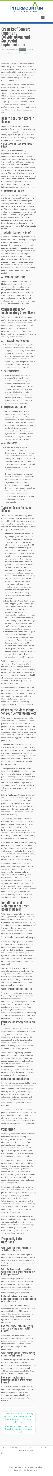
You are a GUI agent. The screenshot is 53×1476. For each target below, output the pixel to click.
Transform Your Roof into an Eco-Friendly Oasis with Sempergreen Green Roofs (19, 1429)
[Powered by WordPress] (43, 1466)
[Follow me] (49, 19)
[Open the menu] (43, 18)
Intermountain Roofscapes (17, 53)
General (22, 50)
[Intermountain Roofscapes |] (26, 7)
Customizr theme (32, 1470)
